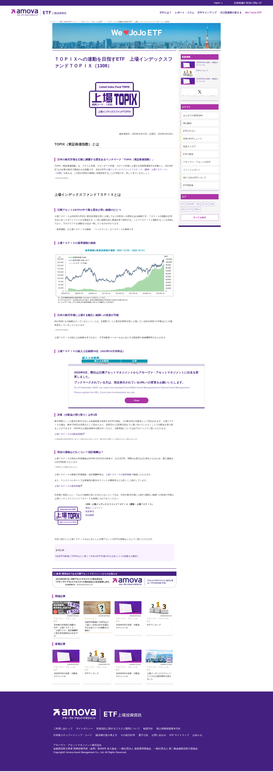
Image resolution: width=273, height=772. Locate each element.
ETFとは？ (165, 12)
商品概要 (89, 515)
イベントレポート (191, 170)
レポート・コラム (184, 12)
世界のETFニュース (192, 138)
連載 (212, 204)
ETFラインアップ (207, 12)
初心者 (204, 204)
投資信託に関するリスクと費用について (118, 728)
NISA (190, 209)
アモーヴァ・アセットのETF (92, 22)
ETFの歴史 (188, 154)
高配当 (197, 209)
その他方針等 (128, 735)
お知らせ (197, 735)
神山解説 (187, 123)
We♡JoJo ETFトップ (68, 22)
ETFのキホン (189, 131)
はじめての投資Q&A (193, 115)
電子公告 (143, 735)
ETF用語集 (188, 185)
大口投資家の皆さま (231, 12)
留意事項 (89, 511)
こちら (130, 539)
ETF (183, 204)
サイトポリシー (84, 728)
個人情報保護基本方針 (168, 728)
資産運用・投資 (193, 204)
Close (136, 400)
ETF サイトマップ (179, 735)
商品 (183, 209)
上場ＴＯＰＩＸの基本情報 (118, 474)
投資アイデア (189, 146)
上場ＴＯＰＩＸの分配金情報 (68, 434)
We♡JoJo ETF (253, 12)
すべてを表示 (199, 217)
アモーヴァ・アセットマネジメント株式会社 (77, 745)
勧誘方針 (148, 728)
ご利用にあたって (63, 728)
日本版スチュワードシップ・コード (72, 735)
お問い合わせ (159, 735)
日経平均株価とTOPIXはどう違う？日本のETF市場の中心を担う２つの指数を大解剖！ (97, 556)
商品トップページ (94, 508)
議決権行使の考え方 (106, 735)
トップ (52, 22)
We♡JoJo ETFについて (194, 177)
